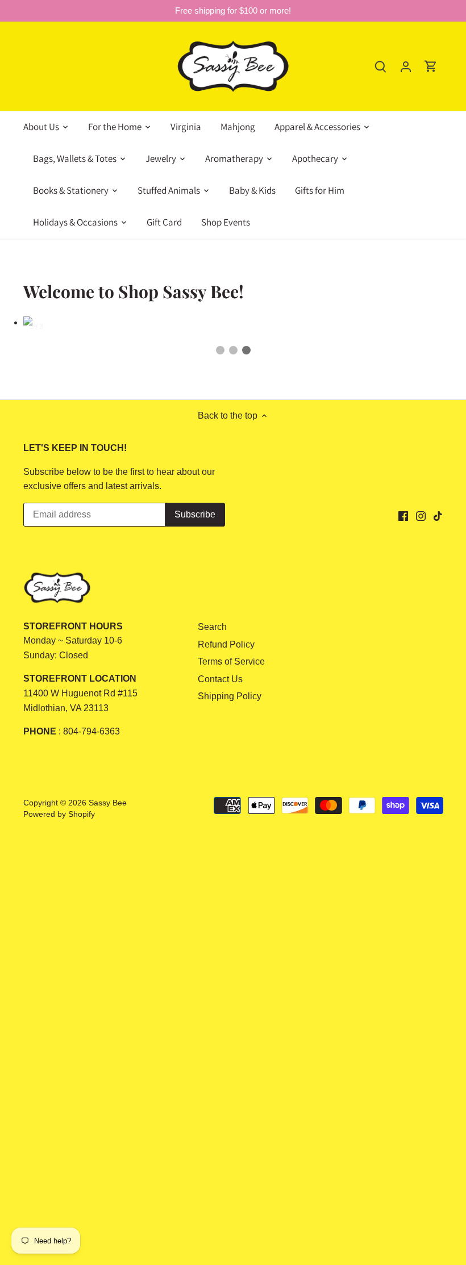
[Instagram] (421, 516)
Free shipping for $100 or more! (233, 10)
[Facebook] (403, 516)
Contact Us (220, 679)
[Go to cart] (431, 66)
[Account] (405, 66)
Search (212, 627)
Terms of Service (231, 661)
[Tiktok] (438, 516)
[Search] (380, 66)
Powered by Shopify (59, 814)
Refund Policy (226, 644)
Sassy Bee (108, 802)
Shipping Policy (229, 696)
